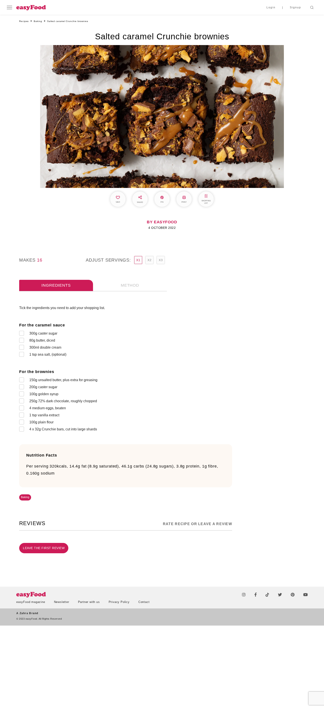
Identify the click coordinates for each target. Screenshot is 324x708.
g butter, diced (42, 340)
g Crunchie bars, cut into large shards (63, 429)
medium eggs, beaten (47, 408)
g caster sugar (43, 333)
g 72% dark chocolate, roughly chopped (63, 401)
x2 (149, 260)
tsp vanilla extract (44, 415)
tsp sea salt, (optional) (47, 354)
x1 (138, 260)
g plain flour (41, 422)
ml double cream (45, 347)
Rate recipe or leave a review (197, 524)
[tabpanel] (125, 369)
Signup (295, 7)
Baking (25, 497)
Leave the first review (44, 548)
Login (271, 7)
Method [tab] (130, 285)
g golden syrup (43, 394)
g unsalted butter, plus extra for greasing (63, 380)
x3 (161, 260)
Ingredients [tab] (56, 285)
